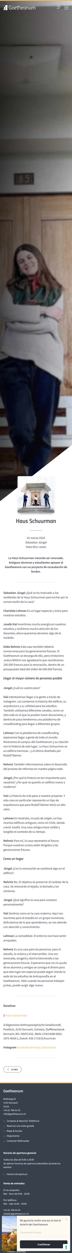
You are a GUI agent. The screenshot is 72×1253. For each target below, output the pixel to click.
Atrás (14, 1069)
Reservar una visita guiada (20, 1126)
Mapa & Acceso (14, 1131)
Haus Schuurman (16, 1015)
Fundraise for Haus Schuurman (36, 1047)
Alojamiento (13, 1136)
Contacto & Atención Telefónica (23, 1121)
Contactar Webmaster (18, 1141)
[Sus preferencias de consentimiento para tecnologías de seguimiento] (66, 1247)
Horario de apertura (17, 1174)
